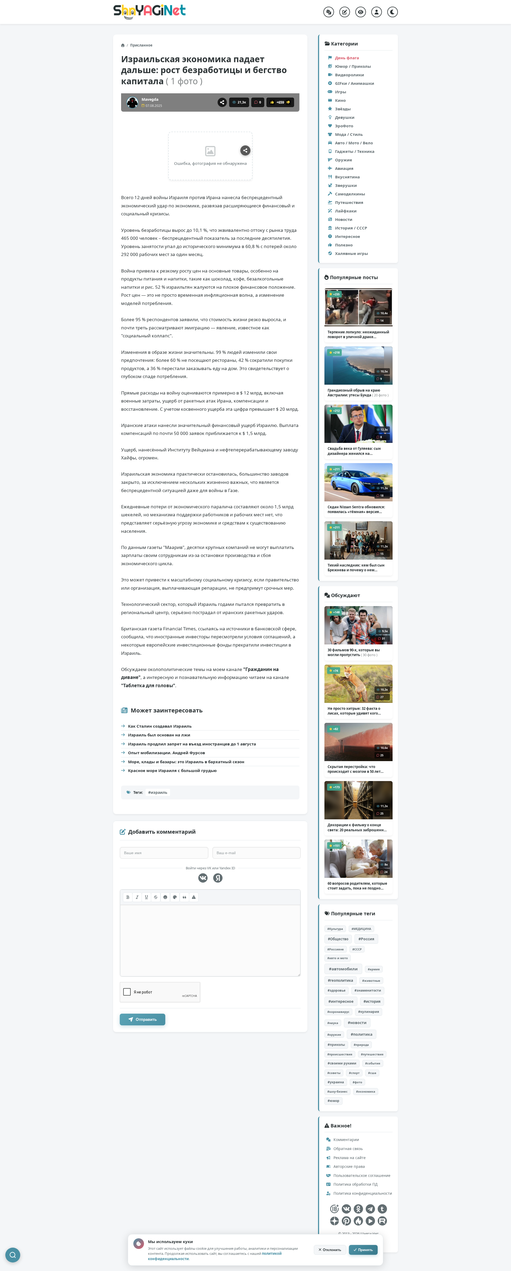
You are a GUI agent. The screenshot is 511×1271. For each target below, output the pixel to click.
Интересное (347, 236)
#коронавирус (338, 1012)
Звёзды (343, 108)
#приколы (336, 1044)
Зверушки (346, 185)
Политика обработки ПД (355, 1184)
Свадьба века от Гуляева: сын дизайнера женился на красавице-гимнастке (356, 451)
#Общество (338, 939)
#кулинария (368, 1011)
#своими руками (342, 1063)
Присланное (141, 45)
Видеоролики (349, 74)
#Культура (335, 929)
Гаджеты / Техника (354, 151)
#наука (332, 1023)
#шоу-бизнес (337, 1091)
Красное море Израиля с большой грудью (172, 770)
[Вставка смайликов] (165, 897)
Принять (365, 1250)
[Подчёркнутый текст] (146, 897)
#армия (374, 969)
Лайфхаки (346, 210)
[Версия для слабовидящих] (360, 12)
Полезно (344, 245)
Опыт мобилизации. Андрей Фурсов (166, 752)
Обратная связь (347, 1148)
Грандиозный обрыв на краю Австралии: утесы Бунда (358, 392)
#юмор (333, 1100)
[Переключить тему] (392, 12)
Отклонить (332, 1250)
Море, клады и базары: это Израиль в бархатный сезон (186, 761)
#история (372, 1001)
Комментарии (345, 1139)
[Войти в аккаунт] (376, 12)
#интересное (340, 1001)
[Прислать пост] (344, 12)
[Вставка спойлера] (194, 897)
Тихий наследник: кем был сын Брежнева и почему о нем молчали (356, 567)
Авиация (344, 168)
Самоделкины (350, 193)
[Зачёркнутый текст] (155, 897)
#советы (333, 1073)
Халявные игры (351, 253)
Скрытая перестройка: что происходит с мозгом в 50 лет (354, 769)
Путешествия (349, 202)
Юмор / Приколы (353, 66)
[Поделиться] (222, 102)
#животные (371, 981)
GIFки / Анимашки (354, 83)
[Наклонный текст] (137, 897)
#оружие (334, 1035)
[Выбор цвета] (175, 897)
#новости (357, 1022)
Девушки (345, 117)
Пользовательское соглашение (361, 1175)
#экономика (365, 1091)
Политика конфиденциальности (362, 1193)
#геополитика (340, 980)
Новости (343, 219)
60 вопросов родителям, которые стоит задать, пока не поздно (357, 886)
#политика (361, 1034)
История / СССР (351, 227)
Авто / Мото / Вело (354, 142)
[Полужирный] (128, 897)
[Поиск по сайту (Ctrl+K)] (12, 1255)
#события (372, 1063)
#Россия (366, 938)
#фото (357, 1082)
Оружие (343, 159)
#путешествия (372, 1054)
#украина (336, 1082)
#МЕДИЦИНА (361, 929)
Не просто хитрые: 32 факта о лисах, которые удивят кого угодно (354, 711)
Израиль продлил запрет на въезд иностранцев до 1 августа (192, 743)
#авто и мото (337, 958)
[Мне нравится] (272, 102)
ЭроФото (344, 125)
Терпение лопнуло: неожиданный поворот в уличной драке (358, 334)
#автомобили (343, 968)
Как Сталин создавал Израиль (160, 726)
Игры (340, 91)
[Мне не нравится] (288, 102)
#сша (372, 1073)
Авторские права (348, 1166)
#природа (361, 1045)
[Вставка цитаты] (184, 897)
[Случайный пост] (328, 12)
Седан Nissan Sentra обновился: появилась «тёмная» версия (356, 509)
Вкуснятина (347, 176)
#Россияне (335, 949)
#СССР (357, 949)
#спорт (354, 1073)
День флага (347, 57)
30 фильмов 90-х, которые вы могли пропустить (354, 652)
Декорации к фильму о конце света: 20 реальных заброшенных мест (358, 827)
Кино (340, 100)
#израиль (157, 792)
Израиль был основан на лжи (159, 734)
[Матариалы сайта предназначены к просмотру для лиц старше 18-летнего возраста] (334, 1209)
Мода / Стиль (349, 134)
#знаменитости (368, 990)
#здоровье (336, 990)
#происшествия (339, 1054)
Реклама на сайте (349, 1157)
